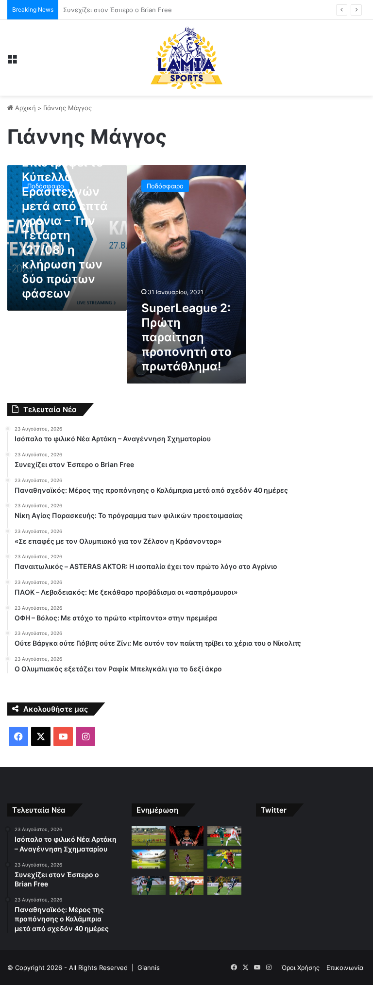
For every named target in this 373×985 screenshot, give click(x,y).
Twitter (274, 810)
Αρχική (24, 108)
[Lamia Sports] (186, 58)
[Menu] (12, 61)
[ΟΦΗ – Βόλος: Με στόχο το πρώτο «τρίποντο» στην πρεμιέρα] (186, 885)
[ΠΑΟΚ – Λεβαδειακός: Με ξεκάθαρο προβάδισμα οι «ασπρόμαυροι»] (149, 885)
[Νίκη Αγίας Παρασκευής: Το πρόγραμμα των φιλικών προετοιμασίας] (149, 859)
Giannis (148, 967)
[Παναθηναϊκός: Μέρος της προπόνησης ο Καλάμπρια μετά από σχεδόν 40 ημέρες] (224, 835)
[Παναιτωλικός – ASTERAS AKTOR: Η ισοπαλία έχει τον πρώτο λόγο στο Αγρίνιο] (224, 859)
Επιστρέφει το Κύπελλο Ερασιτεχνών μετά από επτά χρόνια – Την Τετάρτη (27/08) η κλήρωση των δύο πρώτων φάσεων (65, 228)
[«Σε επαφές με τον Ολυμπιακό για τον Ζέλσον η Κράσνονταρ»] (186, 861)
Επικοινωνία (344, 967)
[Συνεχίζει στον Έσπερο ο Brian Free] (186, 835)
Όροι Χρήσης (301, 967)
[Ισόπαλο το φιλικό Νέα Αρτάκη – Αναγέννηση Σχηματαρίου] (149, 835)
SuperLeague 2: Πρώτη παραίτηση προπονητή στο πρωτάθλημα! (186, 337)
